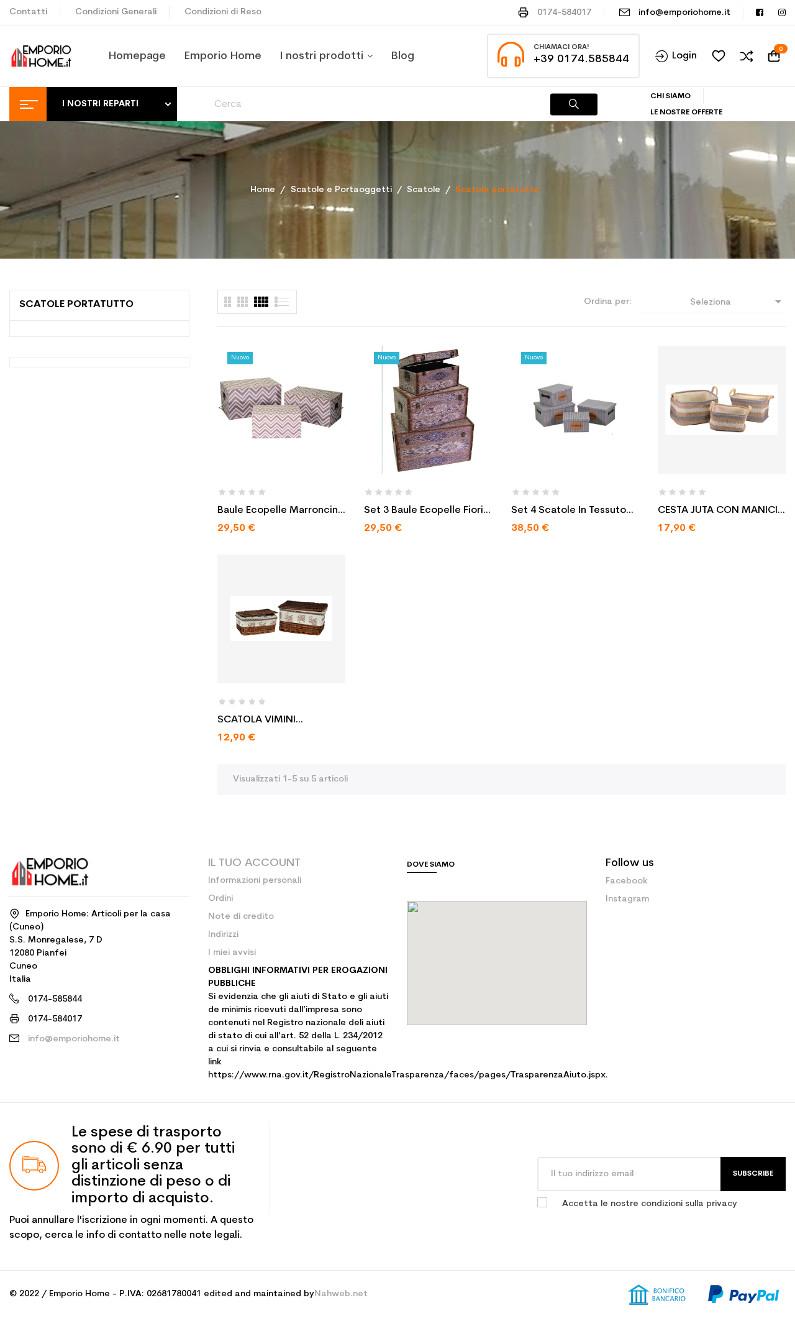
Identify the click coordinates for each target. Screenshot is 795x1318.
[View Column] (242, 302)
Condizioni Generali (116, 12)
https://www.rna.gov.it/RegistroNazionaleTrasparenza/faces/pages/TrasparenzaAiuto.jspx (407, 1075)
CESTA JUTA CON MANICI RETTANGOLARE (718, 511)
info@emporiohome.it (684, 12)
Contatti (28, 12)
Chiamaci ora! (561, 47)
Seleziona (738, 301)
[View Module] (261, 302)
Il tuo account (254, 863)
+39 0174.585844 (581, 59)
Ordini (220, 898)
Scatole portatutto (76, 305)
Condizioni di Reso (222, 12)
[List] (227, 302)
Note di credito (241, 916)
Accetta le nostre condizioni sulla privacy (649, 1204)
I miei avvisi (232, 952)
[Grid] (282, 302)
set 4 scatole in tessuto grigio (568, 511)
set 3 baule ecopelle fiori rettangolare (423, 511)
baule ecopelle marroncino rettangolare (280, 511)
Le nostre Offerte (686, 112)
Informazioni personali (254, 880)
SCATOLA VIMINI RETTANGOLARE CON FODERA (267, 721)
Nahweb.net (341, 1294)
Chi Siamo (670, 96)
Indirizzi (223, 934)
